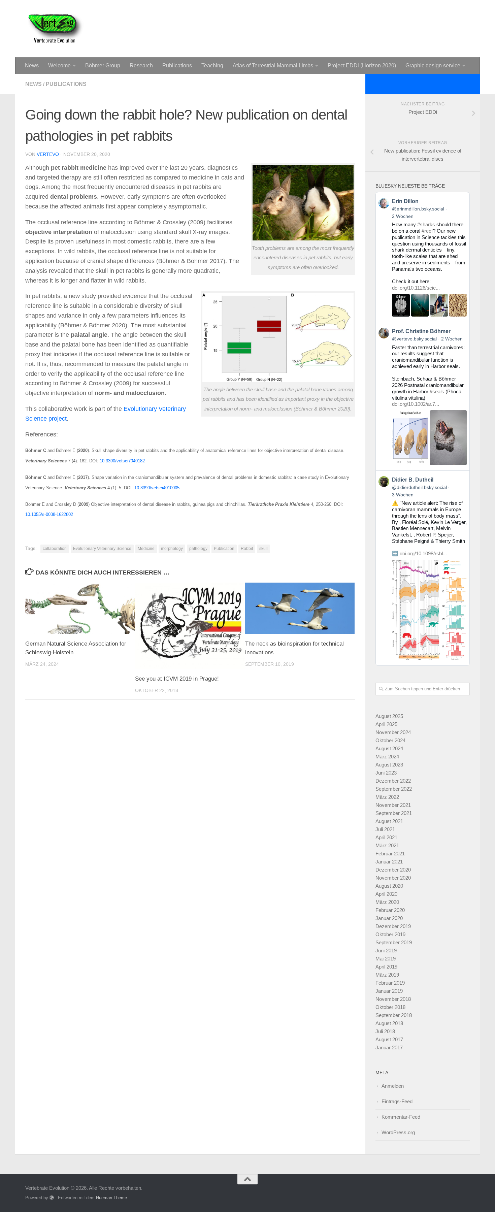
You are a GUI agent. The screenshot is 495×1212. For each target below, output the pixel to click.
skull (263, 548)
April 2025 (386, 724)
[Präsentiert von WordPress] (52, 1197)
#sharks (426, 224)
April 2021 (386, 837)
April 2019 (386, 967)
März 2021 (387, 845)
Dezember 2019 (393, 926)
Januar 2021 (389, 861)
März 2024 (387, 756)
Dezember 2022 (393, 781)
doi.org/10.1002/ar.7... (415, 404)
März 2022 (387, 797)
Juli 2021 (385, 829)
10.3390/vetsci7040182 (122, 460)
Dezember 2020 (393, 870)
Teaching (212, 65)
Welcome (59, 65)
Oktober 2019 (390, 934)
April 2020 (386, 894)
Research (141, 65)
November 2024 (393, 732)
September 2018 (393, 1015)
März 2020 (387, 902)
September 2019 (393, 942)
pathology (198, 548)
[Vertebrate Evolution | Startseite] (55, 28)
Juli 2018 (385, 1031)
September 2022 (393, 789)
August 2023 (389, 764)
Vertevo (48, 154)
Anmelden (393, 1086)
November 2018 (393, 999)
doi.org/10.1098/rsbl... (423, 553)
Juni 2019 (386, 950)
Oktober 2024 (390, 740)
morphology (172, 548)
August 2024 (389, 748)
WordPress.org (398, 1132)
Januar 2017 (389, 1047)
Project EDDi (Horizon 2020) (362, 65)
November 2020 (393, 878)
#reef (427, 231)
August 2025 (389, 716)
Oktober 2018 (390, 1007)
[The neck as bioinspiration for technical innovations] (300, 608)
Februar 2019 (390, 983)
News (32, 65)
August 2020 (389, 886)
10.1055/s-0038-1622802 (49, 514)
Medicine (146, 548)
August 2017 (389, 1039)
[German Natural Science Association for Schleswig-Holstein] (80, 608)
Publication (224, 548)
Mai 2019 (385, 958)
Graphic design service (432, 65)
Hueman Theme (111, 1197)
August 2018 (389, 1023)
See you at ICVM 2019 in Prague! (177, 679)
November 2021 (393, 805)
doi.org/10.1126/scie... (416, 288)
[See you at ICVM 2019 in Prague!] (189, 626)
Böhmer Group (102, 65)
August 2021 (389, 821)
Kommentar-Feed (401, 1117)
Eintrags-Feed (397, 1101)
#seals (437, 391)
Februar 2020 (390, 910)
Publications (177, 65)
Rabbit (247, 548)
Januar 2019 (389, 991)
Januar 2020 (389, 918)
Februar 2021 (390, 853)
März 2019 (387, 975)
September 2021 (393, 813)
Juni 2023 (386, 773)
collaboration (55, 548)
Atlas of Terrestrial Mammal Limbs (273, 65)
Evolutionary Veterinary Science (102, 548)
